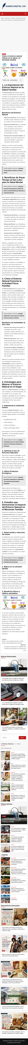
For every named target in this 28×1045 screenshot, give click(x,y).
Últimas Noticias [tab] (8, 744)
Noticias (4, 54)
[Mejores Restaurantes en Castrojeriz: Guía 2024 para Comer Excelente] (5, 889)
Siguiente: (15, 647)
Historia (12, 752)
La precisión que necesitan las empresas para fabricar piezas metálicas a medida (11, 819)
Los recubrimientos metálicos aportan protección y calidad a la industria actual (18, 830)
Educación (13, 772)
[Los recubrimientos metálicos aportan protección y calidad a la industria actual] (14, 692)
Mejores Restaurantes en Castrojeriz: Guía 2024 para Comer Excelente (18, 890)
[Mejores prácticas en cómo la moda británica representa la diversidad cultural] (5, 765)
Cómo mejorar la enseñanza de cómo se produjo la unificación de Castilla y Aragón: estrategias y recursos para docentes (18, 777)
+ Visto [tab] (17, 744)
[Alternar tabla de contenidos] (20, 80)
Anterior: (12, 641)
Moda (12, 763)
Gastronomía (13, 858)
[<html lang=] (5, 899)
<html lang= (14, 899)
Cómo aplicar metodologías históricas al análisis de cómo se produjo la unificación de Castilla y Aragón (13, 929)
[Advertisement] (14, 36)
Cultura (12, 783)
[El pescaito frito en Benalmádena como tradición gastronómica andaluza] (5, 880)
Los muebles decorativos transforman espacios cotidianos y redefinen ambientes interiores (13, 729)
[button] (2, 14)
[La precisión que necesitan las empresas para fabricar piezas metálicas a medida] (14, 668)
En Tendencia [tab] (6, 748)
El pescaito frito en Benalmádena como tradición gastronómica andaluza (18, 881)
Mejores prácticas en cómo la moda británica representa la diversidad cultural (18, 767)
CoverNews (10, 1042)
